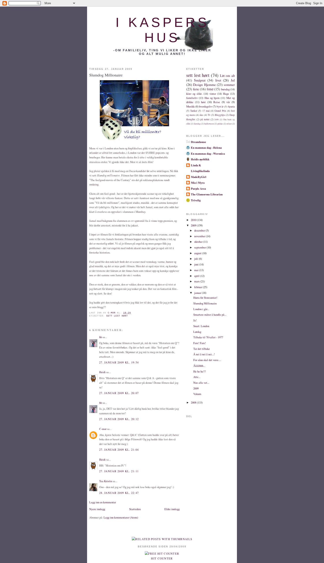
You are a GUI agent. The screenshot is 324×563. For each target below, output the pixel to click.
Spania (231, 106)
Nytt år (219, 106)
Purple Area (198, 189)
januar (198, 293)
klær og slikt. (194, 94)
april (197, 276)
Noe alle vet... (201, 383)
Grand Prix (220, 110)
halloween (209, 123)
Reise (216, 102)
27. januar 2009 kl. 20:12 (119, 419)
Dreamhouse (198, 142)
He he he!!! (199, 371)
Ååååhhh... (199, 366)
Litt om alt (227, 75)
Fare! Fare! (199, 343)
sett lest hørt (117, 316)
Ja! (195, 320)
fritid (210, 89)
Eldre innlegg (172, 509)
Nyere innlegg (97, 509)
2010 (194, 220)
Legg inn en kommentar (102, 502)
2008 (194, 402)
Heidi (102, 372)
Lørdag (197, 332)
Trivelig (196, 200)
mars (197, 281)
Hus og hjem (212, 98)
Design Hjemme (204, 84)
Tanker (193, 110)
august (198, 253)
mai (196, 270)
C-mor (102, 429)
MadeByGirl (198, 177)
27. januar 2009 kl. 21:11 (119, 471)
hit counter (162, 558)
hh (100, 337)
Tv (209, 115)
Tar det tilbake (201, 349)
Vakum (197, 394)
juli (196, 259)
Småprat (199, 80)
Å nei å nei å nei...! (204, 354)
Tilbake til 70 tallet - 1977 (208, 337)
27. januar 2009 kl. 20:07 (119, 393)
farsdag (197, 123)
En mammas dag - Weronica (208, 154)
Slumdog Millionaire (205, 303)
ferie (196, 89)
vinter (212, 94)
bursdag (225, 89)
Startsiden (135, 509)
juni (196, 264)
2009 (194, 225)
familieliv (192, 98)
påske (220, 123)
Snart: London (201, 326)
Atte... (196, 377)
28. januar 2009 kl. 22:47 (119, 493)
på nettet (204, 119)
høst (203, 102)
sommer (229, 84)
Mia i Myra (198, 183)
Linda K (196, 165)
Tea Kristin (105, 481)
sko (201, 115)
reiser (229, 123)
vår (228, 102)
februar (198, 287)
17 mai (206, 110)
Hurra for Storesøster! (205, 298)
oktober (198, 242)
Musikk (190, 106)
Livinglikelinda (200, 171)
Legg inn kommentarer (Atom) (121, 517)
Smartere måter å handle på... (209, 315)
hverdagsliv (205, 106)
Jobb (216, 119)
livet (218, 80)
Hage (226, 94)
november (200, 236)
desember (200, 230)
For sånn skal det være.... (207, 360)
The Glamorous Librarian (207, 194)
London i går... (201, 309)
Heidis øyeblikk (200, 159)
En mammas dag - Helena (206, 148)
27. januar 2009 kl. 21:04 (119, 450)
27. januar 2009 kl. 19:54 (119, 362)
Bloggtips (220, 115)
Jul (233, 80)
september (200, 247)
